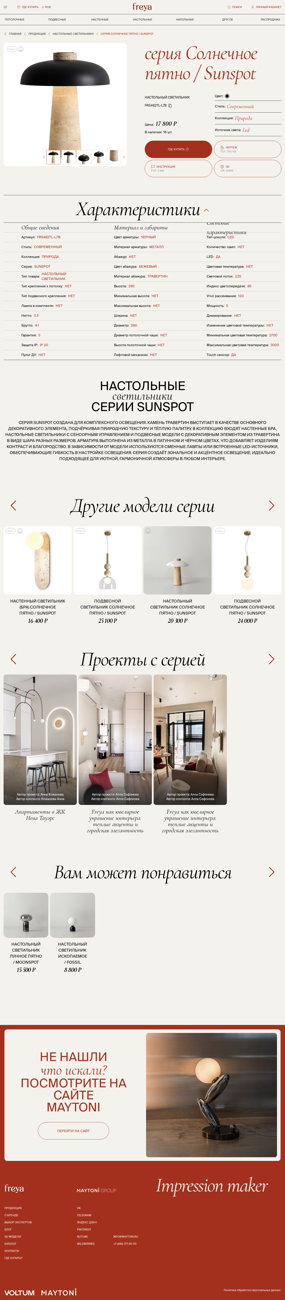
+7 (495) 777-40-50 (124, 1243)
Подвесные (57, 19)
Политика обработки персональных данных (252, 1290)
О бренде (11, 1215)
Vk (79, 1208)
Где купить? (13, 1258)
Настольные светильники (73, 33)
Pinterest (84, 1229)
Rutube (82, 1236)
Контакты (11, 1250)
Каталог (10, 1243)
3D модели (12, 1236)
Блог (8, 1229)
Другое (227, 19)
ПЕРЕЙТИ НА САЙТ (73, 1131)
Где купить (30, 7)
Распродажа (270, 19)
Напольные (185, 19)
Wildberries (86, 1243)
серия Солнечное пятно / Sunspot (201, 63)
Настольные (142, 19)
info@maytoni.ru (125, 1236)
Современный (240, 106)
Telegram (84, 1215)
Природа (243, 118)
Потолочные (14, 19)
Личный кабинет (268, 7)
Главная (15, 33)
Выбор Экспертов (18, 1222)
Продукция (37, 33)
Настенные (100, 19)
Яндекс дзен (87, 1222)
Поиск (237, 7)
